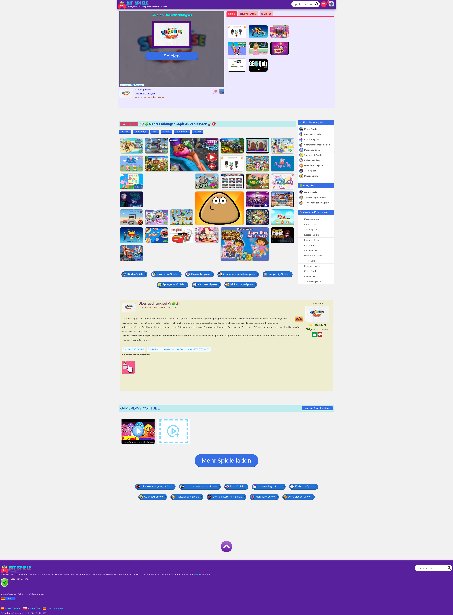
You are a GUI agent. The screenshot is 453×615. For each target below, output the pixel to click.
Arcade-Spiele (310, 250)
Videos (266, 14)
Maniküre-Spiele (265, 496)
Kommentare (248, 14)
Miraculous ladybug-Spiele (156, 486)
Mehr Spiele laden (226, 460)
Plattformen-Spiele (313, 256)
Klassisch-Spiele (311, 139)
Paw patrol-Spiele (312, 134)
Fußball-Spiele (311, 224)
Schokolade (181, 131)
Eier (154, 131)
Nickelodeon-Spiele (313, 165)
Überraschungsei (55, 608)
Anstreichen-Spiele (299, 496)
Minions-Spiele (311, 176)
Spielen (172, 55)
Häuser (166, 131)
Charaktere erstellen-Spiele (317, 145)
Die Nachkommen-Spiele (227, 496)
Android (125, 131)
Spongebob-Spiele (313, 155)
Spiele (231, 14)
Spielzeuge (141, 131)
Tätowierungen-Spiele (315, 197)
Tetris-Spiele (310, 171)
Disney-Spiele (310, 192)
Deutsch (10, 598)
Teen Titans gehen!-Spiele (316, 203)
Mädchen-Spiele (312, 266)
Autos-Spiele (310, 245)
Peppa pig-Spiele (312, 150)
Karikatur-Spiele (312, 160)
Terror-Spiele (310, 261)
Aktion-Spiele (310, 230)
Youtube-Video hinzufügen (317, 408)
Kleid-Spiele (309, 276)
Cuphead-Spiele (153, 496)
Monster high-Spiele (269, 486)
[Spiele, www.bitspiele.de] (134, 5)
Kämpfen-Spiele (311, 240)
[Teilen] (221, 91)
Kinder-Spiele (310, 129)
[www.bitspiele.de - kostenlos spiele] (16, 569)
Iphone (197, 131)
